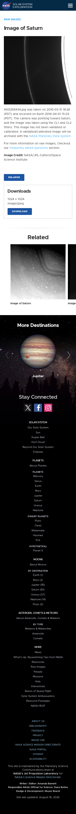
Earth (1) (38, 575)
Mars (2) (38, 580)
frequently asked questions (28, 147)
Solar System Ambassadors (38, 696)
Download (19, 211)
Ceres (38, 525)
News (38, 652)
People (38, 672)
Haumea (38, 535)
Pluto (38, 521)
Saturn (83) (38, 589)
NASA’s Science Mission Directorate (38, 777)
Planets (37, 460)
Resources (38, 662)
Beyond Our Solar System (38, 447)
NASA (4, 5)
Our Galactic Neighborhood (20, 14)
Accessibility (38, 759)
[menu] (70, 5)
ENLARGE (14, 177)
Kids (38, 681)
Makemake (38, 530)
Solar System (38, 422)
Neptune (38, 510)
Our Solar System (38, 427)
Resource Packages (38, 701)
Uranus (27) (38, 594)
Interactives (38, 686)
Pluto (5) (38, 604)
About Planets (38, 465)
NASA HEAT (38, 706)
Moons (37, 559)
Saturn (38, 500)
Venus (38, 481)
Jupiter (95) (38, 585)
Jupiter (38, 376)
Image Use (38, 740)
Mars (38, 491)
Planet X (38, 550)
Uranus (38, 505)
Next (68, 355)
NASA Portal (38, 749)
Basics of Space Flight (38, 691)
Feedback (38, 731)
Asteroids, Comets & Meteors (38, 613)
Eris (38, 540)
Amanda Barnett (46, 784)
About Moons (38, 564)
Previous (8, 355)
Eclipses (38, 452)
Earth (38, 486)
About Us (38, 721)
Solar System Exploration (20, 5)
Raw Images (12, 19)
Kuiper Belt (38, 437)
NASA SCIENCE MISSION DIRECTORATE (38, 745)
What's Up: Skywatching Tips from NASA (38, 657)
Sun (38, 432)
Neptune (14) (38, 599)
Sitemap (38, 754)
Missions (38, 676)
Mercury (38, 476)
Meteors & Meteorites (38, 628)
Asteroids (38, 633)
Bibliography (38, 726)
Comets (38, 638)
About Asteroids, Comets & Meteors (38, 618)
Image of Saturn (20, 303)
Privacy (38, 735)
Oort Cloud (38, 442)
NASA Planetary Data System (50, 136)
